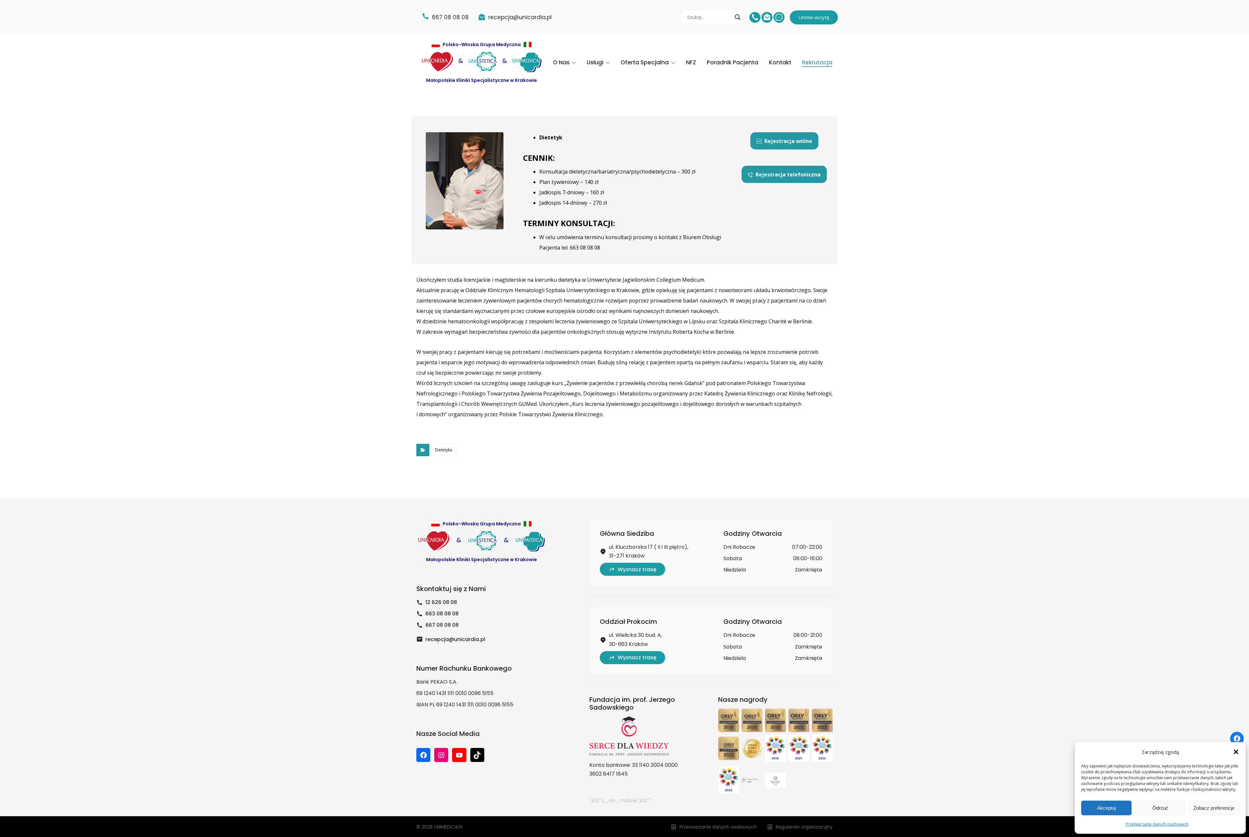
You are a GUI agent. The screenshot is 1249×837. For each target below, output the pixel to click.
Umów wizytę (814, 17)
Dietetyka (443, 450)
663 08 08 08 (442, 613)
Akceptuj (1106, 808)
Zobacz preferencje (1213, 808)
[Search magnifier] (737, 17)
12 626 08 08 (441, 602)
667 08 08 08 (442, 625)
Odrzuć (1160, 808)
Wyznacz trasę (637, 569)
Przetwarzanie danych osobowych (1157, 824)
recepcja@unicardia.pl (455, 639)
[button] (1236, 752)
